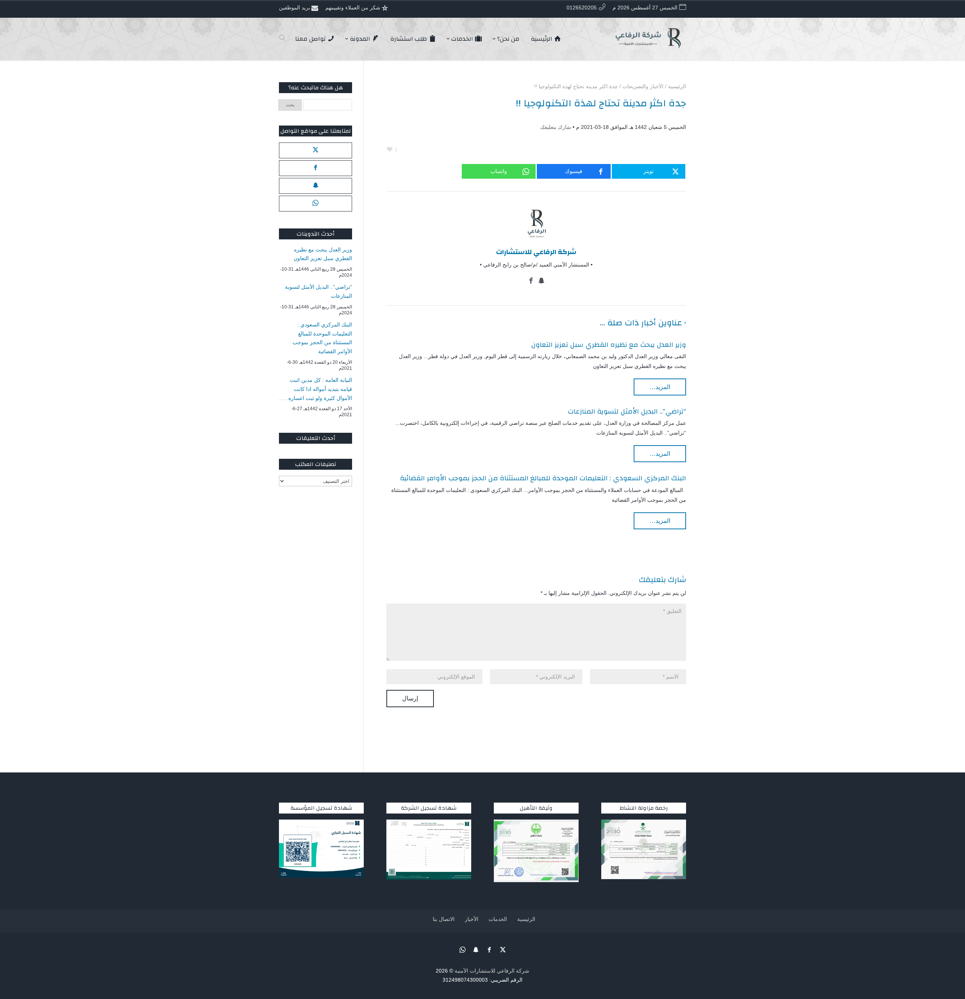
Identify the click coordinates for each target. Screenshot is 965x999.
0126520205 (582, 8)
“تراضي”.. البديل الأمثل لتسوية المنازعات (627, 411)
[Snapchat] (541, 282)
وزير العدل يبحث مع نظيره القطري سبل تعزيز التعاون (608, 345)
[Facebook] (531, 282)
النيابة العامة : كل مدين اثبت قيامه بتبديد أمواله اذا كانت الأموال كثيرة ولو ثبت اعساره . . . (315, 389)
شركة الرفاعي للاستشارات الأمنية (492, 971)
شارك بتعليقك (555, 127)
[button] (946, 948)
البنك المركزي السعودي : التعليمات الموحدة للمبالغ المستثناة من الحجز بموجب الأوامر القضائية (543, 478)
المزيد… (659, 387)
